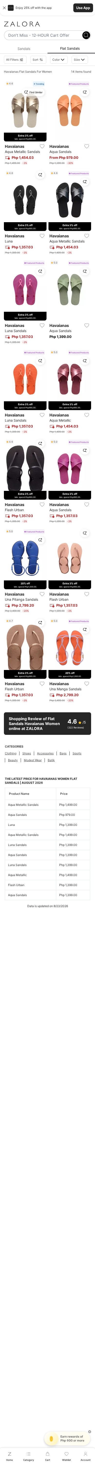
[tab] (24, 48)
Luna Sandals (17, 845)
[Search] (86, 35)
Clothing (10, 753)
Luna (11, 825)
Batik (51, 760)
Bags (63, 753)
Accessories (45, 753)
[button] (47, 8)
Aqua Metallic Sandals (23, 805)
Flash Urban (16, 885)
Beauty (13, 760)
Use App (83, 8)
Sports (77, 753)
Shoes (26, 753)
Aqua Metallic (17, 875)
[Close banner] (4, 7)
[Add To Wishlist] (42, 146)
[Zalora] (47, 24)
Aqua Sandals (17, 815)
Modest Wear (33, 760)
